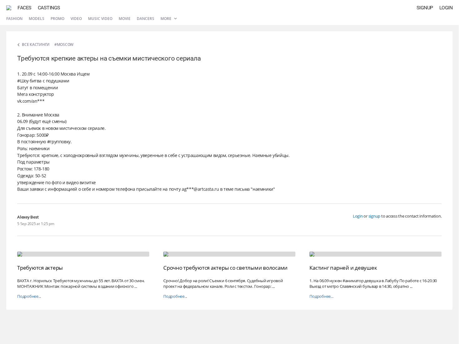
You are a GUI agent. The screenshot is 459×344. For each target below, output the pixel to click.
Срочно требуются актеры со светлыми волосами (225, 267)
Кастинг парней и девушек (343, 267)
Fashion (14, 18)
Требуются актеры (40, 267)
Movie (125, 18)
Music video (100, 18)
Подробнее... (29, 296)
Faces (24, 8)
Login (446, 8)
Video (76, 18)
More (166, 18)
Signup (425, 8)
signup (374, 216)
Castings (49, 8)
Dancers (145, 18)
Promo (57, 18)
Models (36, 18)
